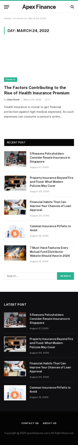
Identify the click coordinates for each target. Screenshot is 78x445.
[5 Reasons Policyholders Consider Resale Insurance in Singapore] (15, 158)
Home (7, 18)
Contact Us (30, 423)
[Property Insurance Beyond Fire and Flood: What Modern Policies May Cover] (15, 183)
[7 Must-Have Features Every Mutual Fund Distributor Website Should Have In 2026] (15, 253)
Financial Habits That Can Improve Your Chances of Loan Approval (50, 206)
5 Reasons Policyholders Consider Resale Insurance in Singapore (50, 157)
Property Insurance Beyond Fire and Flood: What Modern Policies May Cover (51, 181)
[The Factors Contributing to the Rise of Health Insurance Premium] (39, 62)
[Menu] (6, 6)
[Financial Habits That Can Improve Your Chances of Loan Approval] (15, 207)
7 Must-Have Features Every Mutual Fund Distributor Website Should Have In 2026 (50, 251)
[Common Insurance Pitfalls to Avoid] (15, 231)
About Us (50, 423)
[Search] (72, 6)
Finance (11, 79)
